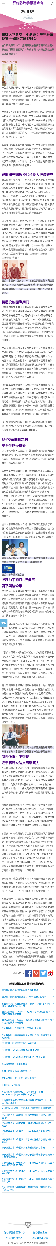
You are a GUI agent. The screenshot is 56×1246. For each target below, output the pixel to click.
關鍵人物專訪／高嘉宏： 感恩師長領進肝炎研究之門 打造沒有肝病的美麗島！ (27, 1021)
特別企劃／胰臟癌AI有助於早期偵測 (19, 1043)
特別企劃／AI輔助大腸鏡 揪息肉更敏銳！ (21, 1050)
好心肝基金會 (40, 1232)
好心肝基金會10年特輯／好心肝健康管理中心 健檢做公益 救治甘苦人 (27, 1155)
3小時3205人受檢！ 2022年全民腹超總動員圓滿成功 (26, 1108)
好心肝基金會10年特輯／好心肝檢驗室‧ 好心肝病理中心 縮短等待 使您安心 (27, 1164)
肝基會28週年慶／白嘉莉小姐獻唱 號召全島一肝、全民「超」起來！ (27, 1101)
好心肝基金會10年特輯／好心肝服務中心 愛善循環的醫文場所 (27, 1172)
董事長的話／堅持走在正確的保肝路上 (20, 990)
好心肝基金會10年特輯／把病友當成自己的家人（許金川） (26, 1116)
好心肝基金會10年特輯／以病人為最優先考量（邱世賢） (26, 1132)
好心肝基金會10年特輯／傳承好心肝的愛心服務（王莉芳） (26, 1140)
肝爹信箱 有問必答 (11, 1085)
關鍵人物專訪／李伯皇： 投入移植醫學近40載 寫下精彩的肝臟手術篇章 (26, 1013)
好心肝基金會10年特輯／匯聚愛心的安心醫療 (23, 1148)
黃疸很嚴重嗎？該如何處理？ (16, 1064)
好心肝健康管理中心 (14, 1232)
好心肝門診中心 (14, 1238)
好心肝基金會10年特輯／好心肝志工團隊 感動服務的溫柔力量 (27, 1180)
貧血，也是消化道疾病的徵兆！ (17, 1071)
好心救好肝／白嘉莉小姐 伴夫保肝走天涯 (21, 1028)
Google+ (36, 973)
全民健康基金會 (40, 1238)
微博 (51, 973)
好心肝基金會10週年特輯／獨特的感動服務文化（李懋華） (26, 1124)
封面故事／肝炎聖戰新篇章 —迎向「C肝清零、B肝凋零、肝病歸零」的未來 (26, 1005)
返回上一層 (3, 623)
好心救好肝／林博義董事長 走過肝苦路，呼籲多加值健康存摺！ (27, 1036)
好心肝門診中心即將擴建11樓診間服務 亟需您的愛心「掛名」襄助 (27, 1188)
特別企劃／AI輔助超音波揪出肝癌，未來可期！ (24, 1057)
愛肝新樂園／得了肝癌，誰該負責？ (19, 1078)
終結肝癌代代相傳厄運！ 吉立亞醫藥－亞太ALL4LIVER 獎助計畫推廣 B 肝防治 (22, 1093)
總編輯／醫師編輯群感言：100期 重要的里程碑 (24, 997)
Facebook (28, 973)
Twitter (43, 973)
